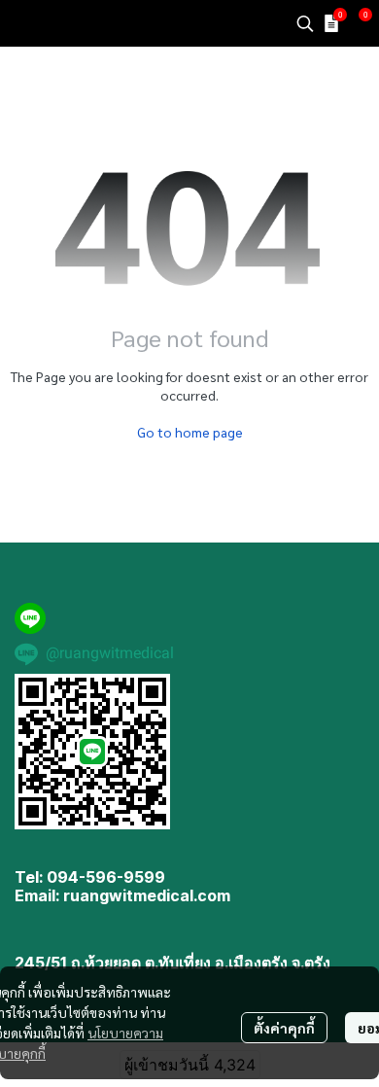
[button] (305, 23)
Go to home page (190, 431)
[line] (30, 618)
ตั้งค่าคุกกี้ (284, 1027)
